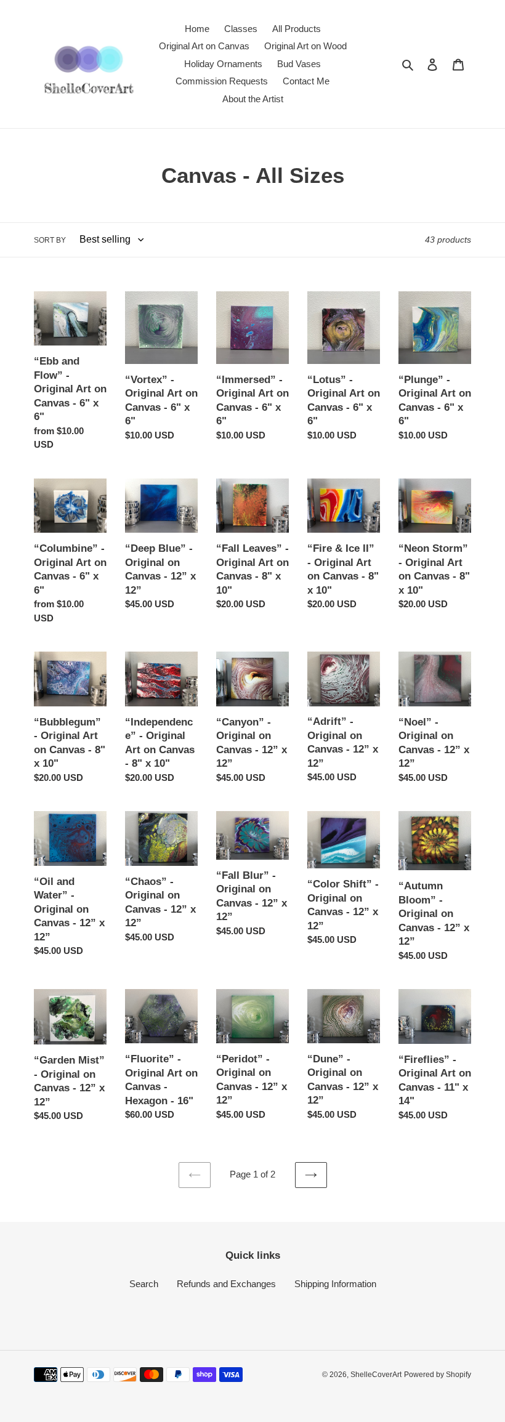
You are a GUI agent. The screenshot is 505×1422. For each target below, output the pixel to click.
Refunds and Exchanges (226, 1284)
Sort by (50, 240)
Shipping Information (335, 1284)
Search (143, 1284)
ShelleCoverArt (376, 1374)
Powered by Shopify (437, 1374)
